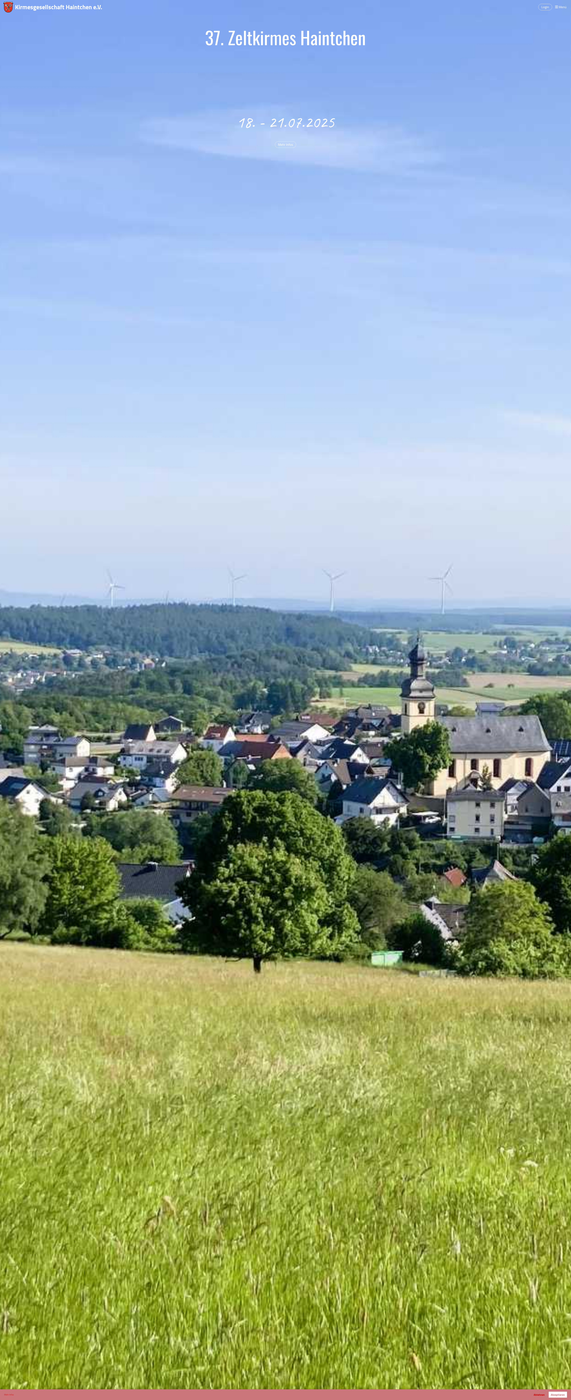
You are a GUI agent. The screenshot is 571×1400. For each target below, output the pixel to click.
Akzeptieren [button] (558, 1394)
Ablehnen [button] (539, 1394)
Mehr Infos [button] (9, 1395)
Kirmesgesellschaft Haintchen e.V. (58, 7)
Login (545, 7)
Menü (562, 7)
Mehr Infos (285, 144)
